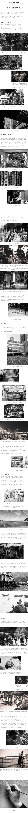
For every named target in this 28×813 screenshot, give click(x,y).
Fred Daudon (14, 3)
